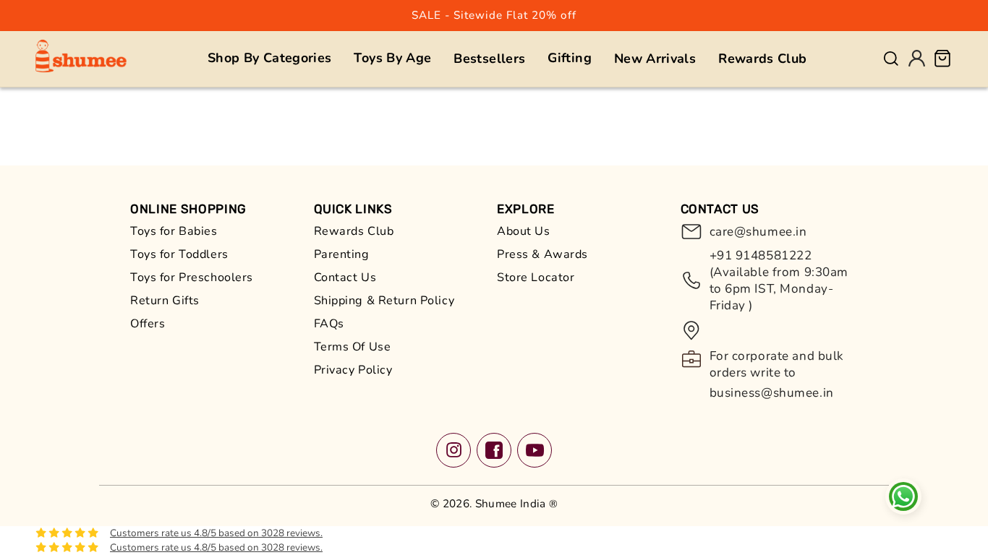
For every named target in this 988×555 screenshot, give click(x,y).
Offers (147, 324)
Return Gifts (165, 301)
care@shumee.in (758, 231)
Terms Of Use (352, 347)
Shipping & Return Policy (384, 301)
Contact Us (345, 277)
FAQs (329, 324)
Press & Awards (542, 254)
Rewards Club (354, 231)
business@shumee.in (772, 392)
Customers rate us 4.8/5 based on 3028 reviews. (216, 533)
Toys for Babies (174, 231)
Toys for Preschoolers (191, 277)
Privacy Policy (353, 370)
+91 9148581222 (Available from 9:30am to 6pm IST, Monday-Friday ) (779, 280)
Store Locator (535, 277)
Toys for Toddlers (179, 254)
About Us (523, 231)
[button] (269, 58)
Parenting (342, 254)
